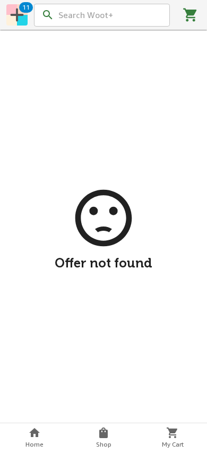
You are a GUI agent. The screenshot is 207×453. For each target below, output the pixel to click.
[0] (190, 15)
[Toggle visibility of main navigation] (17, 15)
